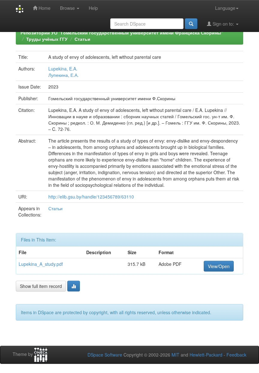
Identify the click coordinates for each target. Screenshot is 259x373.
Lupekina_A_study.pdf (41, 264)
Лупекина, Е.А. (63, 75)
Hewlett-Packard (206, 355)
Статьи (82, 39)
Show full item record (41, 286)
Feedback (236, 355)
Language (225, 8)
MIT (175, 355)
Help (93, 8)
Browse (68, 8)
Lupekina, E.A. (62, 68)
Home (44, 8)
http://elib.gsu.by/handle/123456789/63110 (91, 196)
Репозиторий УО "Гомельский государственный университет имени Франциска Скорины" (122, 32)
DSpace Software (104, 355)
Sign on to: (223, 24)
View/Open (219, 266)
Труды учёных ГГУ (47, 39)
